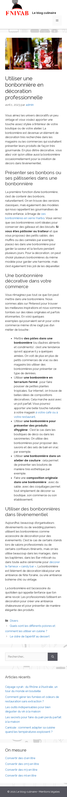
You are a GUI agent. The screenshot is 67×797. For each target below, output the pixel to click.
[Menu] (57, 20)
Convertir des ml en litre (20, 775)
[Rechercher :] (26, 657)
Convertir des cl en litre (20, 758)
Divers (14, 620)
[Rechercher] (53, 657)
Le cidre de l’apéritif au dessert (30, 636)
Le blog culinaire (44, 13)
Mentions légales (49, 791)
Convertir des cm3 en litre (22, 764)
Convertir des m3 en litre (21, 769)
